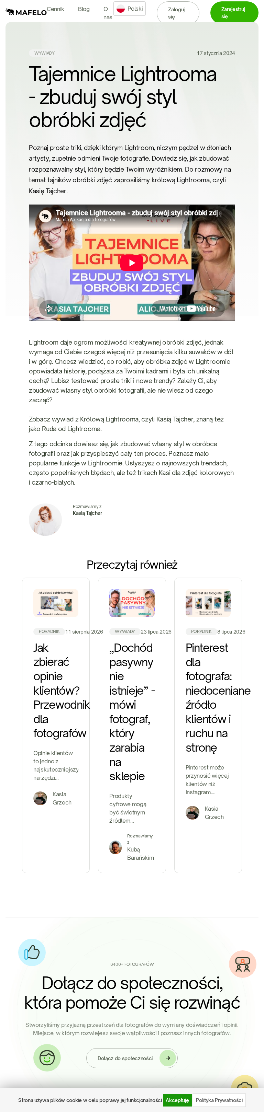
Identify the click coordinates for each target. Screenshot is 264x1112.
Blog (84, 8)
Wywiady (44, 53)
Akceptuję (177, 1100)
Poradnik (49, 631)
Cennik (55, 8)
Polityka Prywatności (219, 1100)
